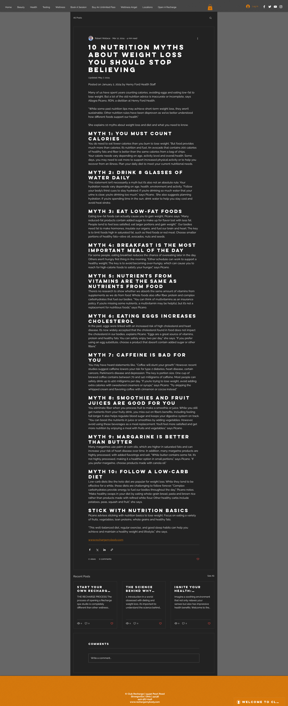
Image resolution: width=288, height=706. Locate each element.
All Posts (77, 18)
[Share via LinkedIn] (104, 549)
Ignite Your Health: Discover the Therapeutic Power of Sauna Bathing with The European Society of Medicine (191, 589)
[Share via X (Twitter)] (97, 549)
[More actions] (197, 38)
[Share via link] (111, 549)
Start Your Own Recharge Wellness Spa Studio (93, 589)
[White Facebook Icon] (264, 7)
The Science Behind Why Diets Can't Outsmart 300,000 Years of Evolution (142, 589)
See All (210, 576)
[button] (210, 7)
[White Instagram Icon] (281, 7)
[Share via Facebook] (89, 549)
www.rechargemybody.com (145, 702)
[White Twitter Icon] (270, 7)
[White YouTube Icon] (275, 7)
